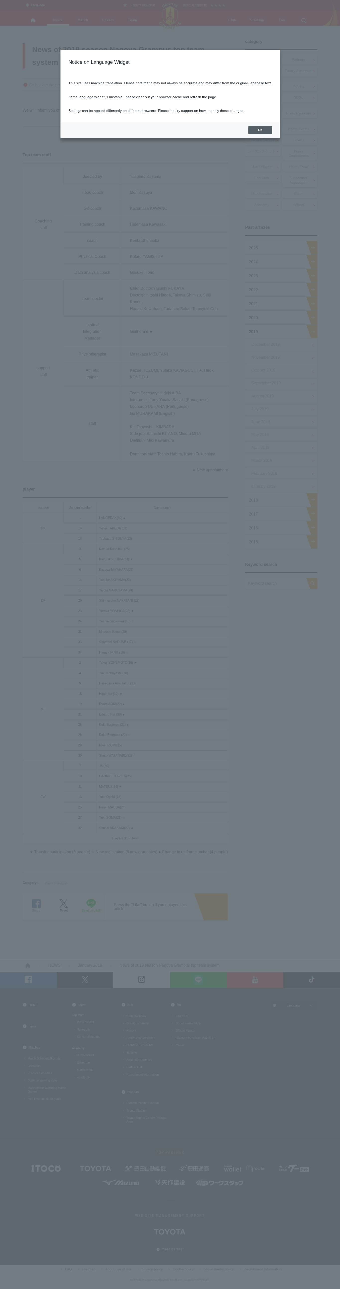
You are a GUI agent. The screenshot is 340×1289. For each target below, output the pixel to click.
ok (260, 130)
